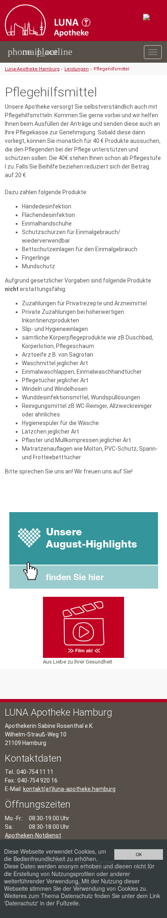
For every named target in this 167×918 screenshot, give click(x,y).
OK (139, 854)
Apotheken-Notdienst (33, 835)
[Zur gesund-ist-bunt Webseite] (152, 17)
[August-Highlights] (83, 549)
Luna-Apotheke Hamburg (32, 69)
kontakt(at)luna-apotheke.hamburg (69, 789)
